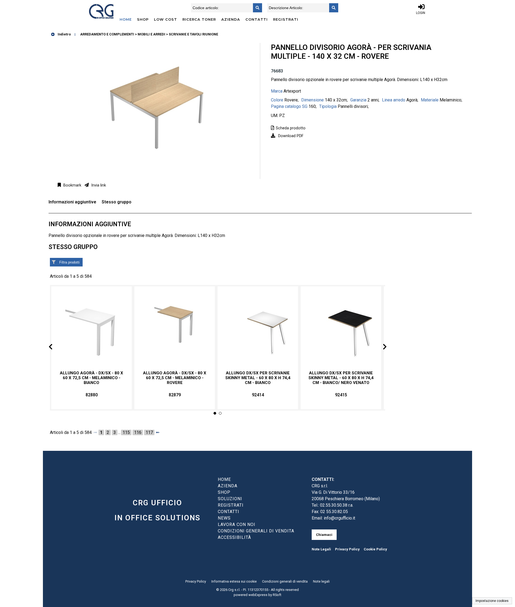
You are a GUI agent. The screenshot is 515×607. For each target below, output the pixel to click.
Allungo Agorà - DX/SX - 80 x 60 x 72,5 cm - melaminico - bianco (91, 378)
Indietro (64, 34)
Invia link (98, 185)
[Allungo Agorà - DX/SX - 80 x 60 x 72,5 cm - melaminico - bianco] (91, 328)
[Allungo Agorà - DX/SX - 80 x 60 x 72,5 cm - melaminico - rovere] (175, 328)
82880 (92, 394)
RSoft (277, 595)
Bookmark (71, 185)
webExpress (257, 595)
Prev (55, 347)
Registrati (285, 19)
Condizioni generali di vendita (285, 581)
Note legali (321, 581)
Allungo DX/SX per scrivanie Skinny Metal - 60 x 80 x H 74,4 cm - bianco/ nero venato (341, 378)
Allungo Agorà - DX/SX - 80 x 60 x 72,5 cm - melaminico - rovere (174, 378)
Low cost (165, 19)
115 (126, 432)
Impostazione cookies (492, 601)
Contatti (256, 19)
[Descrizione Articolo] (332, 8)
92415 (341, 394)
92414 (258, 394)
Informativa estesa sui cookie (234, 581)
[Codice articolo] (256, 8)
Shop (143, 19)
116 (137, 432)
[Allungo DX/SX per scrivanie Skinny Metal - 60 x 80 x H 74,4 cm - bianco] (258, 328)
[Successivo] (158, 432)
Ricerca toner (199, 19)
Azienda (230, 19)
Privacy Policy (347, 549)
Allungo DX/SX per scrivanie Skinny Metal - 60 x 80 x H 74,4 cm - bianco (257, 378)
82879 (175, 394)
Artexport (292, 91)
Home (126, 19)
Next (380, 347)
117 (149, 432)
